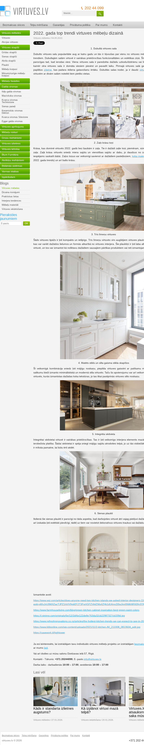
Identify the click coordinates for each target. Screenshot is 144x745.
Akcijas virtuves (10, 42)
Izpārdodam (8, 177)
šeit (46, 647)
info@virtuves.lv (92, 659)
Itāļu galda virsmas (11, 91)
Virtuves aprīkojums (13, 126)
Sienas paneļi (8, 106)
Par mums (102, 24)
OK (26, 223)
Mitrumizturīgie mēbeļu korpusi (13, 74)
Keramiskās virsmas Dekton (12, 111)
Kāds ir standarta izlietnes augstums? (53, 710)
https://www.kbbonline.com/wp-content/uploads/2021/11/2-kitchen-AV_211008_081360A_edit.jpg (86, 627)
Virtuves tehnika (10, 149)
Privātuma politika (80, 24)
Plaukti (5, 65)
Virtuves (6, 38)
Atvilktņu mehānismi (13, 160)
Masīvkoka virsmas (12, 95)
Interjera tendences (11, 200)
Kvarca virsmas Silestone (15, 117)
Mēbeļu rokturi (10, 132)
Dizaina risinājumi (11, 192)
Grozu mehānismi (11, 137)
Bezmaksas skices (14, 24)
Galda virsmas (10, 86)
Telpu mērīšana (39, 24)
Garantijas (59, 24)
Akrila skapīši (9, 60)
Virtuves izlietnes (11, 143)
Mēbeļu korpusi (9, 69)
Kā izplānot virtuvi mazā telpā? (99, 710)
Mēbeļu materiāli (10, 205)
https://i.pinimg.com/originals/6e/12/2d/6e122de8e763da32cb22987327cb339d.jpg (79, 615)
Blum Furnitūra (10, 154)
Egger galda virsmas (12, 121)
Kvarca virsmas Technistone (10, 101)
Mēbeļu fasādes (10, 81)
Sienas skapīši (9, 56)
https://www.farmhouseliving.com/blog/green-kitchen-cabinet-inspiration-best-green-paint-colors (86, 610)
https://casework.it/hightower (49, 632)
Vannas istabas (10, 171)
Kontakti (117, 24)
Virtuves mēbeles (11, 32)
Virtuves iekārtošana (12, 209)
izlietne (48, 69)
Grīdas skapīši (9, 52)
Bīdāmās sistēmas (12, 165)
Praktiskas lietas (10, 196)
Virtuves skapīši (10, 47)
